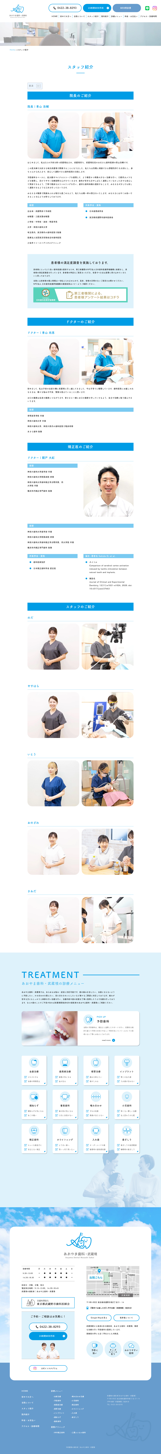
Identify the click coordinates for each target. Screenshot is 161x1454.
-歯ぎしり (75, 1417)
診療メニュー (116, 16)
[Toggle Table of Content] (37, 86)
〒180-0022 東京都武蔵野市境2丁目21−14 (105, 1302)
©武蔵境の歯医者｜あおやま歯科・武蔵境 (80, 1447)
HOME (55, 16)
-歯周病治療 (58, 1405)
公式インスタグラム (49, 1368)
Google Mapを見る (99, 1318)
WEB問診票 (125, 8)
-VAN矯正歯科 (59, 1432)
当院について (79, 16)
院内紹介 (105, 16)
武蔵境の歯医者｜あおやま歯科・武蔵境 (38, 1291)
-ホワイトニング (77, 1409)
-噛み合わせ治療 (77, 1396)
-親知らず (57, 1417)
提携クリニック (58, 1427)
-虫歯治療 (57, 1396)
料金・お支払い (131, 16)
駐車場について (126, 1318)
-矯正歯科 (75, 1405)
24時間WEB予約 (96, 8)
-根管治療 (57, 1409)
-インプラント (58, 1413)
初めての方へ (65, 16)
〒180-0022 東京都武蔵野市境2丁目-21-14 (123, 1398)
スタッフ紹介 (93, 16)
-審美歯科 (57, 1421)
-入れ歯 (74, 1413)
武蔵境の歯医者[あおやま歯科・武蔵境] (121, 1395)
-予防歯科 (57, 1400)
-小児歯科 (75, 1400)
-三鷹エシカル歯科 (78, 1432)
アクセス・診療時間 (148, 16)
